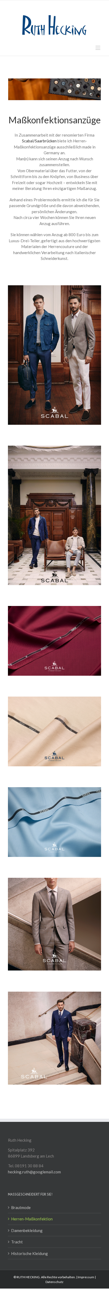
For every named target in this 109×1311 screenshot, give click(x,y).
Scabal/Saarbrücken (39, 140)
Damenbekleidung (27, 1230)
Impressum (86, 1277)
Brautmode (21, 1207)
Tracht (17, 1241)
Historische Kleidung (29, 1253)
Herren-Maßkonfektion (32, 1218)
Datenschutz (54, 1282)
